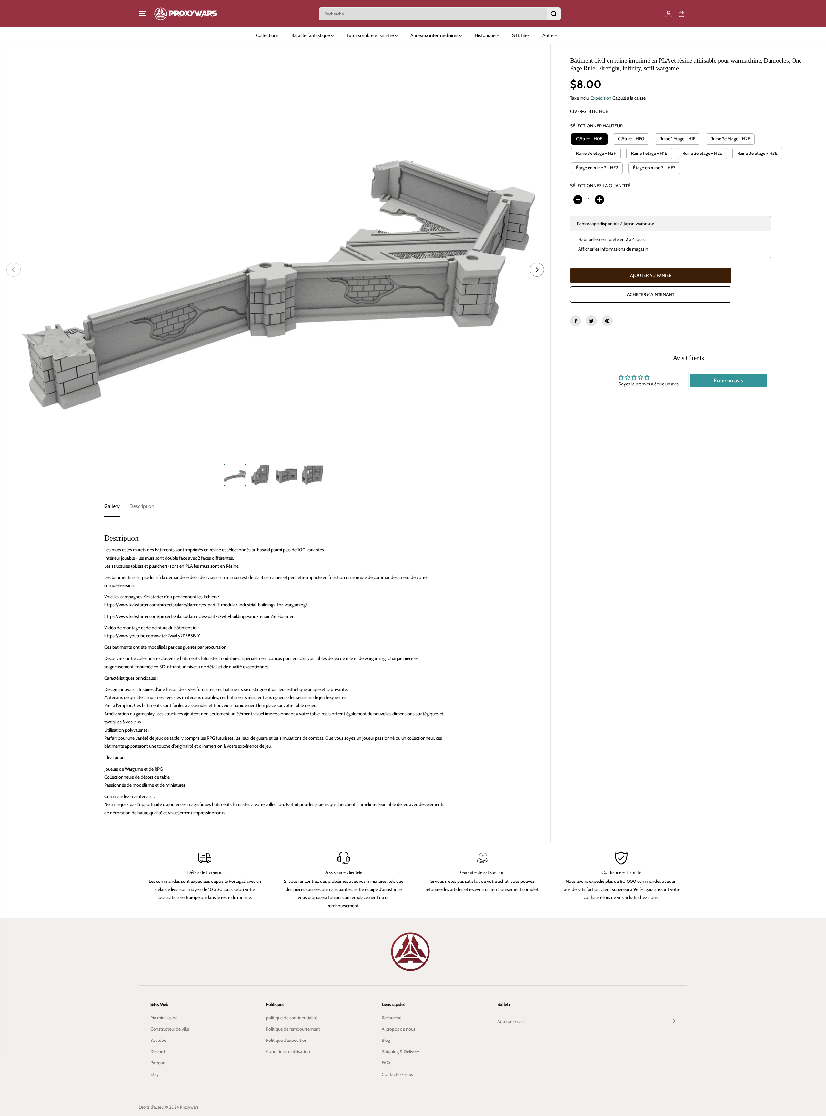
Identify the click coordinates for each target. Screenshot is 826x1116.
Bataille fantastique (311, 35)
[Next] (537, 270)
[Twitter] (591, 320)
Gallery (112, 506)
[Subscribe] (672, 1022)
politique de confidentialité (291, 1018)
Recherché (391, 1018)
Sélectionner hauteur (596, 126)
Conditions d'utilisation (288, 1051)
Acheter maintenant (650, 294)
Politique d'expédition (286, 1040)
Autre (548, 35)
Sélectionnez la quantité (600, 186)
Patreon (158, 1063)
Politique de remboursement (293, 1029)
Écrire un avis (728, 380)
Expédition (600, 98)
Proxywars (189, 1107)
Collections (267, 35)
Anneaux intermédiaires (434, 35)
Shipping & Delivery (400, 1051)
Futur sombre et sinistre (371, 35)
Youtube (158, 1040)
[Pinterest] (607, 320)
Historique (486, 35)
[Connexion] (668, 14)
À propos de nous (398, 1029)
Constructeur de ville (169, 1029)
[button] (142, 14)
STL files (520, 35)
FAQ (386, 1063)
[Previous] (13, 270)
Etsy (154, 1074)
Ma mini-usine (163, 1018)
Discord (157, 1051)
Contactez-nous (397, 1074)
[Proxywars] (185, 13)
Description (141, 506)
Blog (386, 1040)
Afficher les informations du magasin (613, 249)
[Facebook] (575, 320)
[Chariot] (681, 14)
